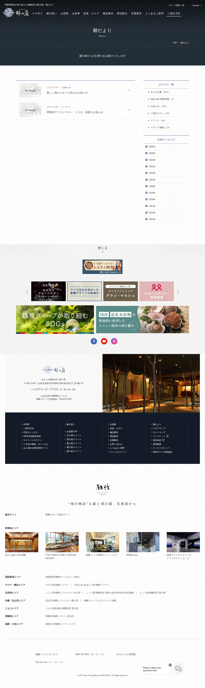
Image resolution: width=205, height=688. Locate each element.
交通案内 (136, 13)
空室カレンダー (30, 432)
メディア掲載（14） (161, 127)
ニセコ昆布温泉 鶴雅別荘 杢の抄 (61, 608)
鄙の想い (51, 13)
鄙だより (157, 424)
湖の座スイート (74, 439)
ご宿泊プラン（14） (161, 113)
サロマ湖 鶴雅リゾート (57, 585)
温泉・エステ (91, 13)
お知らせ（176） (159, 106)
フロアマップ (159, 428)
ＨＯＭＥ (37, 13)
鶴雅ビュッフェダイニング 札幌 (100, 600)
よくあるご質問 (154, 13)
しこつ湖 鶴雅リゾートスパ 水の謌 (62, 592)
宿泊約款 (157, 440)
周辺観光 (122, 13)
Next (177, 291)
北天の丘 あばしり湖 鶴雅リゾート (91, 585)
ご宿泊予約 (173, 13)
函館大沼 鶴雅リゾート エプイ (60, 624)
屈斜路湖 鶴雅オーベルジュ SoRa (62, 577)
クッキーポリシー (161, 448)
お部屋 (65, 13)
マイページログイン (32, 440)
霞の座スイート (74, 447)
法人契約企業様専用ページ (35, 448)
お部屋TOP (72, 431)
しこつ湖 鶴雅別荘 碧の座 (153, 592)
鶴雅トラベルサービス (47, 654)
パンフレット (159, 436)
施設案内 (108, 13)
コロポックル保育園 (125, 654)
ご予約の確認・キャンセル (35, 444)
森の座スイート (74, 451)
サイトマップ (159, 432)
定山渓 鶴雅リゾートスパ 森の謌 (61, 600)
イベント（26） (159, 120)
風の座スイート (74, 443)
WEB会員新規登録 (32, 436)
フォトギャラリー (118, 452)
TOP (175, 43)
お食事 (76, 13)
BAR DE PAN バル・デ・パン (90, 654)
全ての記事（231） (160, 92)
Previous (28, 291)
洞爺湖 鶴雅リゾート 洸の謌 (59, 616)
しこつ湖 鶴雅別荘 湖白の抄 (110, 592)
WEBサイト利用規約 (162, 452)
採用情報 (157, 444)
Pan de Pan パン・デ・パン (50, 662)
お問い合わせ (116, 444)
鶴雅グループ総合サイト (57, 514)
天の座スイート (74, 435)
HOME (26, 424)
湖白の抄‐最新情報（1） (163, 99)
